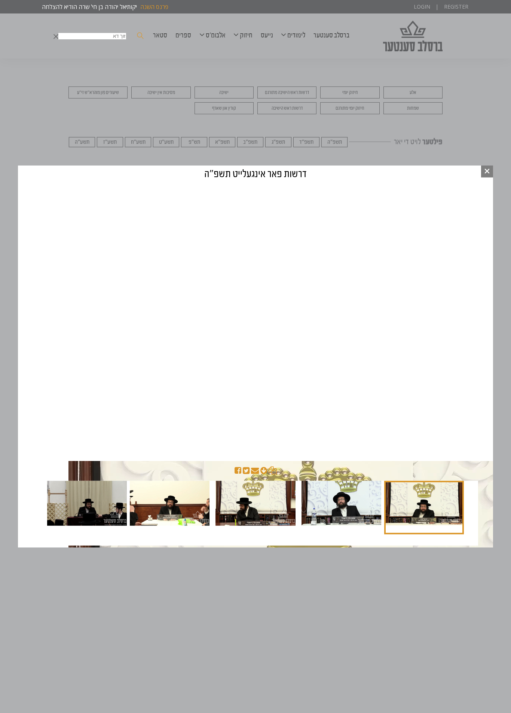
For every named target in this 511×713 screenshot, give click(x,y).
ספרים (183, 35)
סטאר (160, 35)
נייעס (267, 35)
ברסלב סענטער (331, 35)
